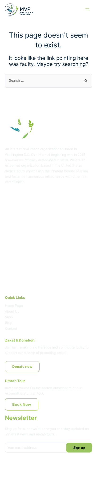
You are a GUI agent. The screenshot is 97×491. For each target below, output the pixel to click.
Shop (9, 317)
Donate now (22, 366)
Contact (11, 328)
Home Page (14, 305)
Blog (8, 323)
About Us (12, 311)
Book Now (21, 404)
